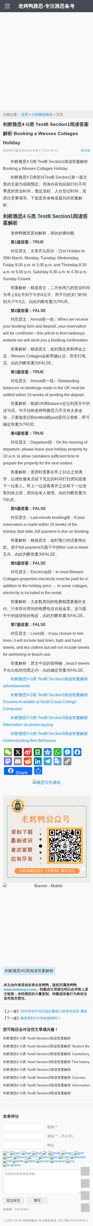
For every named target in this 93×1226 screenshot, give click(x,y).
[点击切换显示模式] (85, 1171)
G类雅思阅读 (42, 114)
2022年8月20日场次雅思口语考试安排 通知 (53, 1011)
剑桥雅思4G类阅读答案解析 (29, 971)
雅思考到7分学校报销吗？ (40, 1018)
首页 (24, 114)
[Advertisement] (46, 61)
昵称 (52, 1127)
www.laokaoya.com (20, 989)
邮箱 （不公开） (61, 1136)
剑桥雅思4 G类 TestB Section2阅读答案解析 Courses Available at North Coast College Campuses (45, 702)
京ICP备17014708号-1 (73, 1220)
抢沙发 (85, 150)
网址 (50, 1145)
